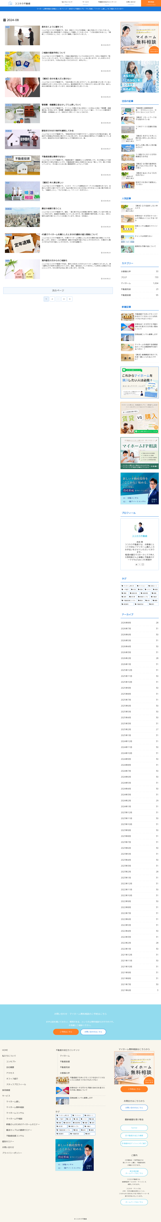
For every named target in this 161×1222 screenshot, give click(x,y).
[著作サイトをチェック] (136, 564)
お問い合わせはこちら (93, 1032)
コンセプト (11, 1061)
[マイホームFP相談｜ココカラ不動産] (139, 453)
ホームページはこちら (134, 1202)
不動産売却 (65, 1067)
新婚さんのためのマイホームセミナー (23, 1124)
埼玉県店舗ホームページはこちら (134, 1172)
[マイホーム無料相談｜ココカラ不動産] (139, 34)
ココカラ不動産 (139, 535)
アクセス (10, 1073)
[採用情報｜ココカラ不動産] (139, 73)
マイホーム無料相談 (15, 1107)
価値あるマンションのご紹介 (135, 1143)
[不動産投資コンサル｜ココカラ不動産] (139, 488)
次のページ (58, 290)
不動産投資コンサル (15, 1135)
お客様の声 (65, 1073)
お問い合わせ (8, 1147)
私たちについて (9, 1055)
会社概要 (10, 1067)
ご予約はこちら (66, 1032)
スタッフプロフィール (16, 1084)
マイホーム (65, 1055)
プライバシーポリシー (12, 1153)
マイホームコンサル (15, 1113)
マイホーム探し (13, 1101)
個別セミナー (8, 1141)
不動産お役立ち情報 (135, 1135)
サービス (6, 1095)
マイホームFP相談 (14, 1118)
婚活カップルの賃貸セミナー (19, 1130)
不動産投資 (65, 1061)
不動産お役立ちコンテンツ (68, 1050)
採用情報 (6, 1090)
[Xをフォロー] (139, 564)
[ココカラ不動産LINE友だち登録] (139, 382)
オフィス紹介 (12, 1078)
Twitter (134, 1128)
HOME (5, 1050)
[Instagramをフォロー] (142, 564)
